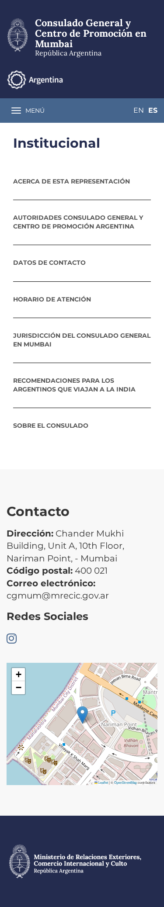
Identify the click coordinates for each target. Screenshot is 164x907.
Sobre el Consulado (50, 425)
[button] (82, 715)
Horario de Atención (52, 299)
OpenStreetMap (125, 782)
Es (152, 110)
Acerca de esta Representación (71, 181)
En (138, 110)
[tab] (82, 181)
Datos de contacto (49, 263)
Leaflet (103, 782)
